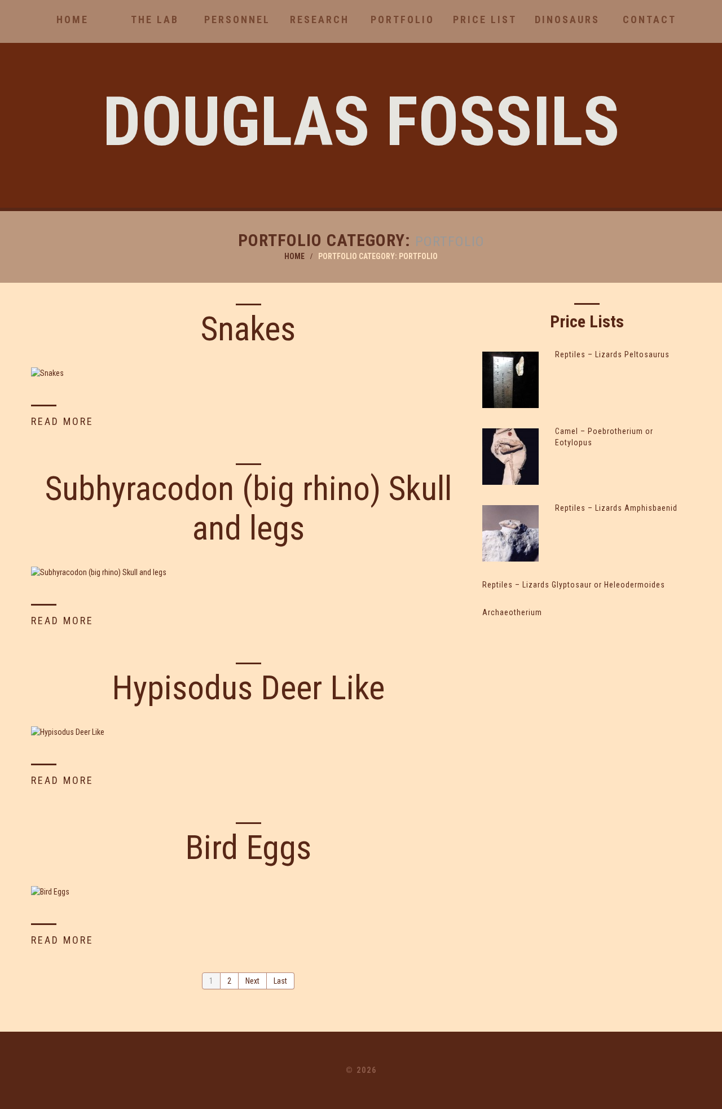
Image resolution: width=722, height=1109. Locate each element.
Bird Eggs (248, 847)
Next (252, 980)
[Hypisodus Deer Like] (248, 732)
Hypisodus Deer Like (248, 688)
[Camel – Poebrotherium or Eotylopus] (510, 456)
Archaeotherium (512, 612)
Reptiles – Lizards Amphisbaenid (616, 507)
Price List (485, 19)
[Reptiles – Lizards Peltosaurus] (510, 380)
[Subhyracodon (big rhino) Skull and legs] (248, 572)
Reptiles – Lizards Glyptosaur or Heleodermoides (573, 584)
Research (319, 19)
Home (72, 19)
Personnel (237, 19)
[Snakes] (248, 373)
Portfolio (402, 19)
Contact (649, 19)
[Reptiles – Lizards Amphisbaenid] (510, 533)
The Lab (155, 19)
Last (280, 980)
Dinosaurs (567, 19)
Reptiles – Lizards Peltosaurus (612, 354)
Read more (62, 421)
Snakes (248, 329)
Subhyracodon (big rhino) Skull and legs (248, 508)
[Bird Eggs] (248, 891)
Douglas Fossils (361, 122)
